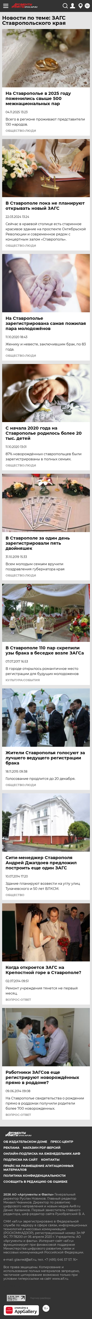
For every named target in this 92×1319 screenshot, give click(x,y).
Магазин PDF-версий (42, 1148)
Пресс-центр (61, 1142)
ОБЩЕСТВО (15, 895)
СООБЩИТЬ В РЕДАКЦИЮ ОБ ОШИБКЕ (35, 1182)
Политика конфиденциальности (34, 1176)
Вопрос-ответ (18, 999)
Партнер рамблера (40, 1298)
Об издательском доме (25, 1142)
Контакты (50, 1160)
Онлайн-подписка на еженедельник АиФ (41, 1154)
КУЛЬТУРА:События (23, 680)
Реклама (11, 1148)
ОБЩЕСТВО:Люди (21, 130)
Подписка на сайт (20, 1160)
